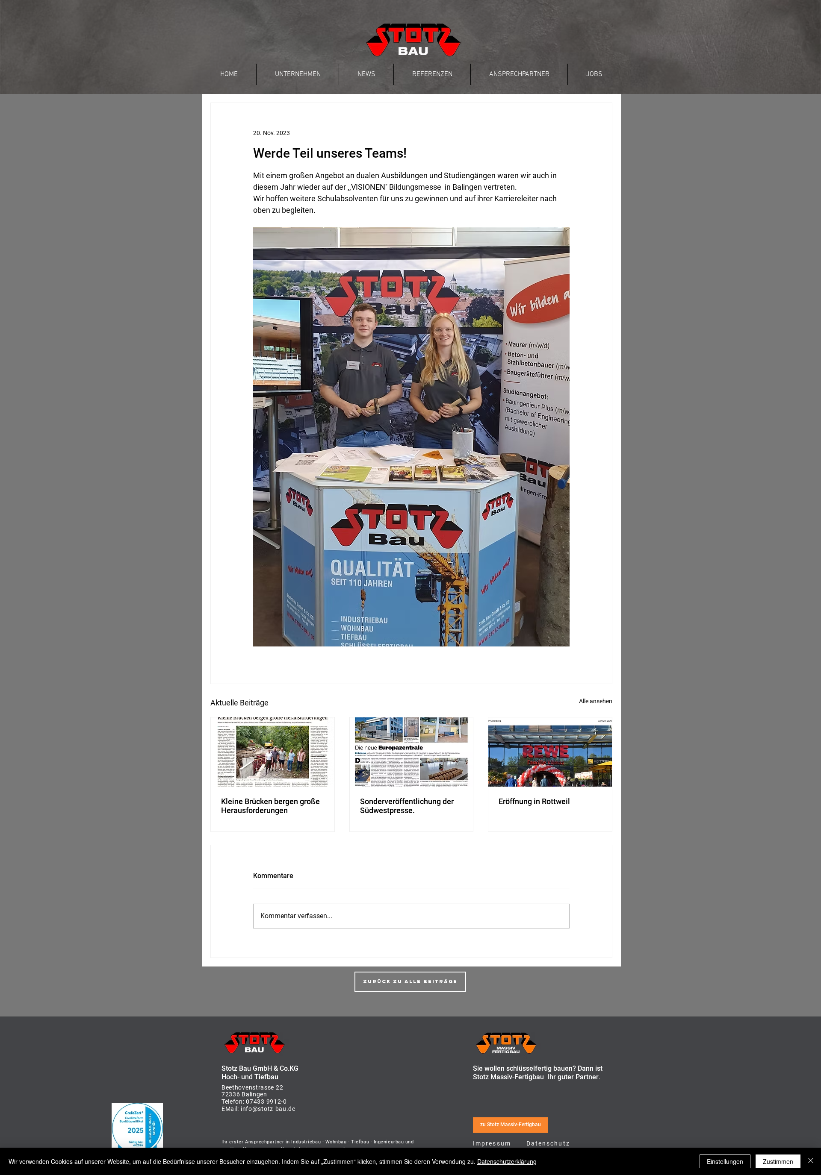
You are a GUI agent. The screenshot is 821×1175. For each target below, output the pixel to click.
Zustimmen (778, 1161)
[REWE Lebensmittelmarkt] (550, 752)
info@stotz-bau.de (267, 1108)
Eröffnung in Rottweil (534, 801)
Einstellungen (725, 1161)
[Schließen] (811, 1161)
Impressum (492, 1143)
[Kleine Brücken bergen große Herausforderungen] (272, 752)
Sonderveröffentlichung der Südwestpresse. (407, 806)
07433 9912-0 (266, 1101)
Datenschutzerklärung (507, 1161)
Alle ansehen (595, 701)
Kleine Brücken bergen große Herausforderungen (270, 806)
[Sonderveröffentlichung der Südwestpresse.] (411, 752)
